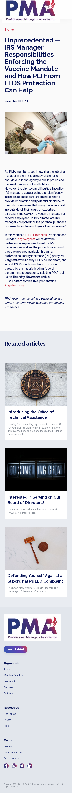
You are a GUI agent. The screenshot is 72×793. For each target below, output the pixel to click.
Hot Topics (10, 714)
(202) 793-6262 (12, 758)
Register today (14, 285)
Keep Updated (16, 649)
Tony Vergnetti (25, 239)
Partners (8, 693)
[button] (62, 9)
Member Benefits (13, 675)
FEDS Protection (36, 235)
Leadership (10, 681)
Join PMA (9, 746)
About (7, 669)
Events (9, 29)
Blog (6, 725)
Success (8, 687)
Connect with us (13, 752)
